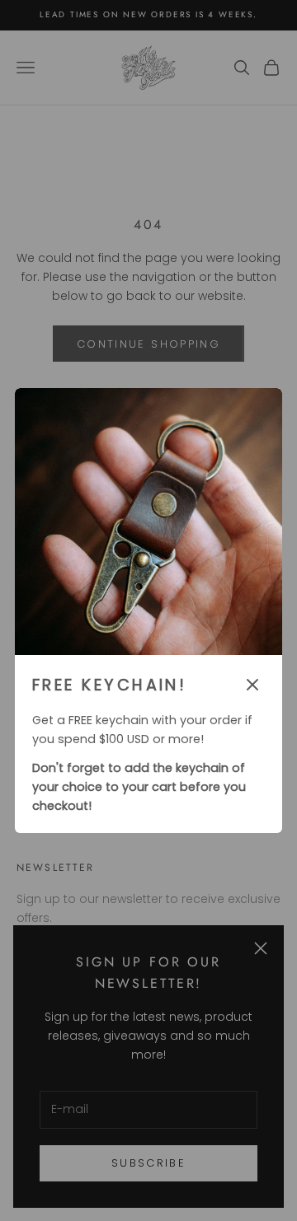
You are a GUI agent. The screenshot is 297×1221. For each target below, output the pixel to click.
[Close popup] (252, 684)
